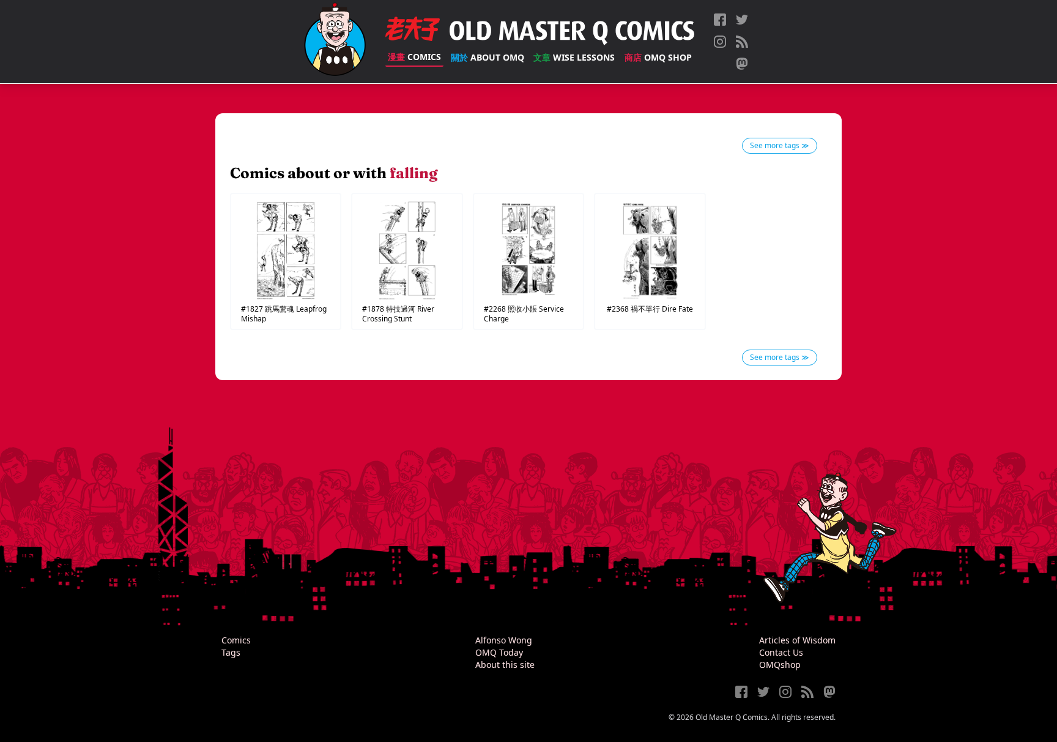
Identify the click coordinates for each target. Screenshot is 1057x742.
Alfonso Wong (503, 640)
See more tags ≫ (779, 145)
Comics (414, 56)
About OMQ (487, 57)
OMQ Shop (658, 57)
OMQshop (780, 664)
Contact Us (781, 652)
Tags (230, 652)
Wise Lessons (574, 57)
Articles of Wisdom (797, 640)
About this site (505, 664)
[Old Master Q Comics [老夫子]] (335, 41)
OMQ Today (499, 652)
